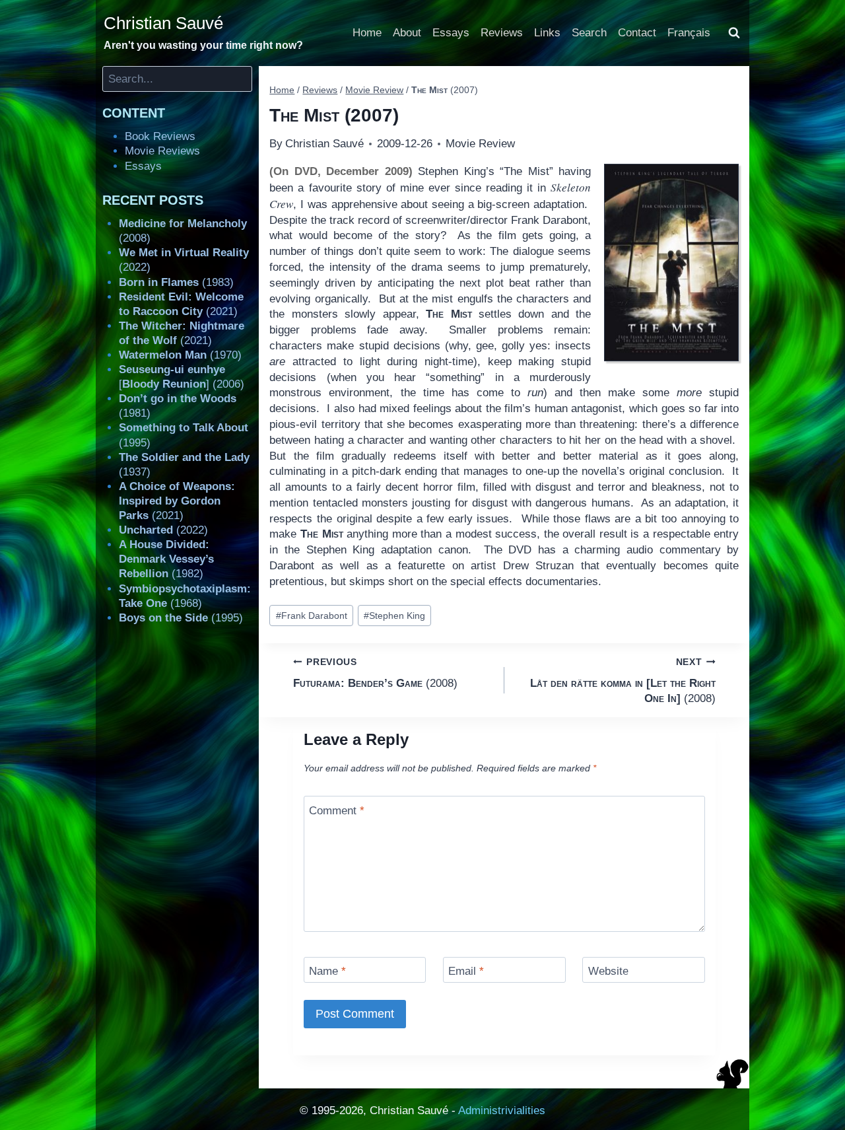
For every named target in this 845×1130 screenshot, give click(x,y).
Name (327, 971)
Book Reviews (160, 136)
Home (367, 32)
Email (466, 971)
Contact (637, 32)
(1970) (180, 355)
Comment (336, 810)
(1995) (181, 618)
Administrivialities (501, 1110)
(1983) (176, 282)
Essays (450, 32)
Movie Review (480, 143)
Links (547, 32)
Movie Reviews (162, 151)
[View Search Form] (734, 33)
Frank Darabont (311, 616)
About (407, 32)
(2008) (375, 673)
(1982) (166, 559)
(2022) (163, 530)
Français (688, 32)
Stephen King (394, 616)
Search (589, 32)
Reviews (502, 32)
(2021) (177, 501)
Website (608, 971)
